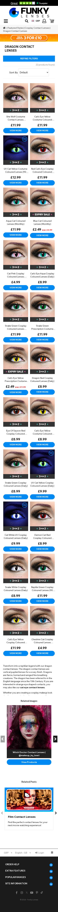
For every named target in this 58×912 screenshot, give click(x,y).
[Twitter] (27, 892)
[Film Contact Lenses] (29, 809)
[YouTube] (31, 892)
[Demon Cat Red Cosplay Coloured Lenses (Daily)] (42, 527)
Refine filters (29, 58)
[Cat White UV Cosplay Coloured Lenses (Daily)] (15, 527)
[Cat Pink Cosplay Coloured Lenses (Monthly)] (15, 265)
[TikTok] (42, 892)
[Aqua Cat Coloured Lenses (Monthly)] (15, 213)
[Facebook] (16, 892)
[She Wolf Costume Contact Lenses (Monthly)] (15, 108)
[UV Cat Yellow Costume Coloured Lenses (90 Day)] (15, 160)
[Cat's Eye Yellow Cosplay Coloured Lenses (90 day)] (15, 631)
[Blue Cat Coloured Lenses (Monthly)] (42, 213)
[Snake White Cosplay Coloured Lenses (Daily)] (15, 579)
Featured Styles (15, 27)
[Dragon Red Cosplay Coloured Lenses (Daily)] (42, 370)
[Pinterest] (37, 892)
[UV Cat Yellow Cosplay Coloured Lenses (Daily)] (42, 474)
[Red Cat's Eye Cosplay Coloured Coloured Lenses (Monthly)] (42, 160)
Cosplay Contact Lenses (37, 27)
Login (41, 852)
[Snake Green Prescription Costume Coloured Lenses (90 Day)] (42, 317)
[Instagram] (22, 892)
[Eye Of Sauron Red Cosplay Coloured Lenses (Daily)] (15, 422)
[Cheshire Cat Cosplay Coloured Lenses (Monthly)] (42, 631)
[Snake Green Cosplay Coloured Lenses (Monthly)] (15, 317)
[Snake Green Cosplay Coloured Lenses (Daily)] (15, 474)
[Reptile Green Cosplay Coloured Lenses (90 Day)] (42, 579)
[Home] (4, 27)
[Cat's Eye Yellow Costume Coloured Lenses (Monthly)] (42, 108)
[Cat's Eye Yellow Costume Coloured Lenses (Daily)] (42, 422)
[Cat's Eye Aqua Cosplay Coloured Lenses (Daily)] (42, 265)
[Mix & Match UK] (29, 38)
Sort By (13, 72)
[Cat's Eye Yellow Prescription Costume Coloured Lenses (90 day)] (15, 370)
